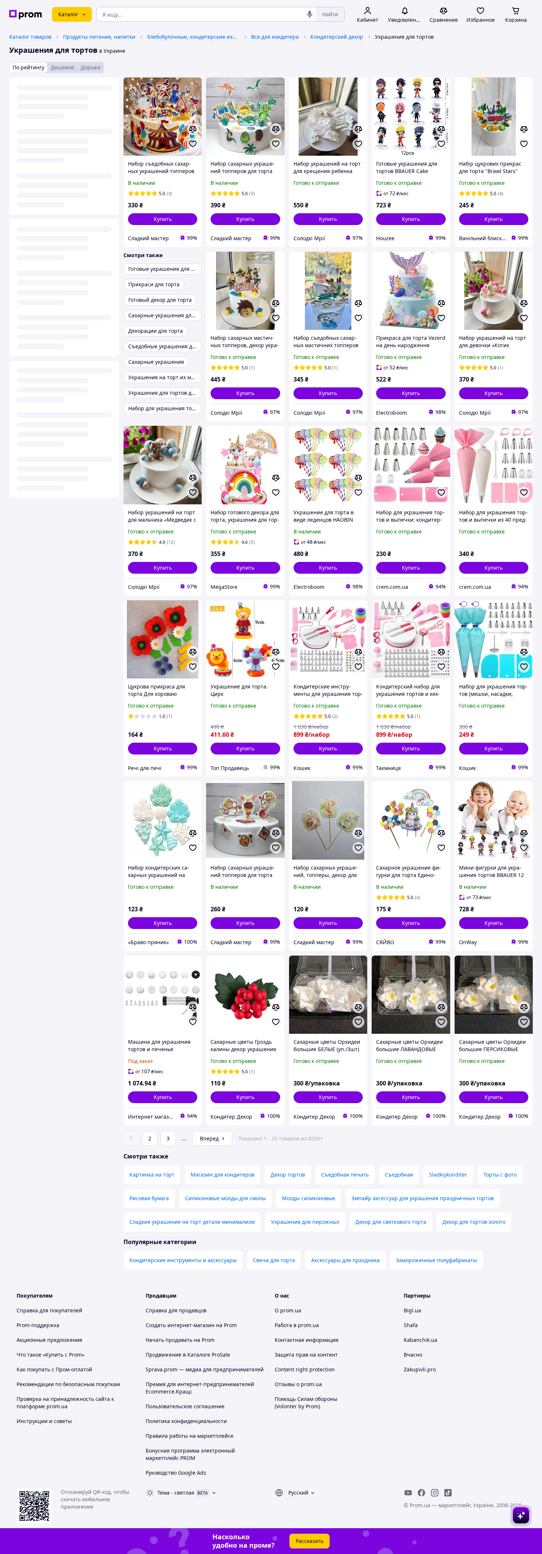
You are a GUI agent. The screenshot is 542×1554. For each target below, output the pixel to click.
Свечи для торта (274, 1260)
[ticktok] (448, 1492)
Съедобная (399, 1174)
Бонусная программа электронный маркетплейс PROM (190, 1454)
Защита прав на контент (306, 1354)
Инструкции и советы (44, 1420)
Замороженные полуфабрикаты (436, 1260)
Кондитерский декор (336, 36)
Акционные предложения (49, 1339)
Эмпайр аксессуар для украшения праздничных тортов (422, 1198)
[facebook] (421, 1492)
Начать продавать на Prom (180, 1339)
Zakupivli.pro (420, 1369)
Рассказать (309, 1540)
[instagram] (434, 1492)
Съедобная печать (345, 1174)
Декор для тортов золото (473, 1221)
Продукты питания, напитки (99, 36)
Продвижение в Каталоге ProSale (188, 1354)
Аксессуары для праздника (345, 1260)
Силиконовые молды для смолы (225, 1198)
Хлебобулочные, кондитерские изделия (193, 36)
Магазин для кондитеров (222, 1174)
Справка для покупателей (49, 1310)
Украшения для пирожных (305, 1221)
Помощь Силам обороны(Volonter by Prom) (306, 1402)
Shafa (411, 1325)
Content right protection (305, 1369)
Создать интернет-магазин (180, 1325)
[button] (162, 219)
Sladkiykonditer (448, 1174)
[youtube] (408, 1492)
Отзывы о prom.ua (298, 1384)
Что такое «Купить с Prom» (50, 1354)
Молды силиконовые (308, 1198)
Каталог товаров (30, 36)
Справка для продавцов (176, 1310)
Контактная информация (306, 1339)
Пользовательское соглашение (185, 1406)
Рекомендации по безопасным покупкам (68, 1384)
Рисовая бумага (149, 1198)
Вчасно (413, 1354)
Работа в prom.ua (297, 1325)
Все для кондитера (275, 36)
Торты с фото (500, 1174)
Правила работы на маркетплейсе (189, 1435)
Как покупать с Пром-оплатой (54, 1369)
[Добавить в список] (193, 144)
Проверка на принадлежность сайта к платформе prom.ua (65, 1402)
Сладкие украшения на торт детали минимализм (192, 1221)
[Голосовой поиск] (309, 14)
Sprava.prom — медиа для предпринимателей (205, 1369)
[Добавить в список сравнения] (193, 129)
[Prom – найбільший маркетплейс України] (25, 14)
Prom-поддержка (38, 1325)
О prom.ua (288, 1310)
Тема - (175, 1492)
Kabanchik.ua (420, 1339)
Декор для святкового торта (390, 1221)
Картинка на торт (151, 1174)
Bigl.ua (412, 1310)
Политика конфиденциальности (186, 1420)
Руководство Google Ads (176, 1472)
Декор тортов (288, 1174)
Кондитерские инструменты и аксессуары (183, 1260)
